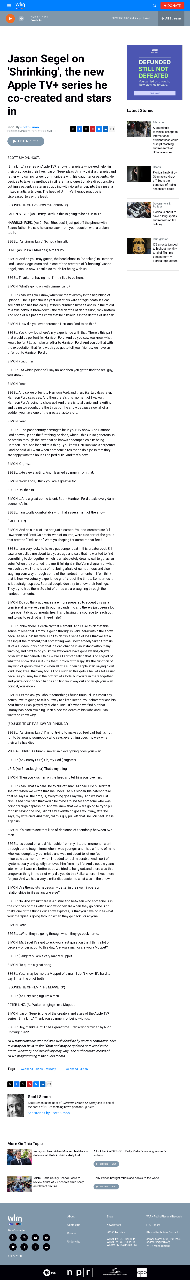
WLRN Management (158, 1246)
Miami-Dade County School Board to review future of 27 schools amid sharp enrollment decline (58, 1182)
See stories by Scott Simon (49, 1113)
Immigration (160, 239)
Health (157, 167)
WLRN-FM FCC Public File (121, 1242)
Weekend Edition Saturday (38, 1069)
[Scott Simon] (15, 1105)
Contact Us (73, 1225)
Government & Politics (162, 205)
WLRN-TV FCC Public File (121, 1239)
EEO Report (153, 1225)
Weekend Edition (77, 1069)
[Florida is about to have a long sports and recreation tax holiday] (139, 210)
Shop (110, 1216)
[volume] (21, 18)
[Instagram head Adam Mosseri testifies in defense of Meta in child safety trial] (19, 1157)
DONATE (174, 6)
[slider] (27, 18)
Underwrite (73, 1241)
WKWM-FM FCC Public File (122, 1245)
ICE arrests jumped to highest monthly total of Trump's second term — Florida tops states (165, 253)
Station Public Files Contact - (163, 1232)
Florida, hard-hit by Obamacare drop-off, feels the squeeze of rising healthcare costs (165, 181)
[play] (10, 19)
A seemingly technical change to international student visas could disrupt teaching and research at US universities (165, 140)
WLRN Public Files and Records (164, 1216)
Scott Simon (29, 127)
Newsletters (114, 1225)
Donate (71, 1233)
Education (159, 122)
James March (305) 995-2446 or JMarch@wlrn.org (163, 1240)
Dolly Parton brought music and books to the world (126, 1178)
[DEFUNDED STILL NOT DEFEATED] (154, 72)
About (71, 1216)
